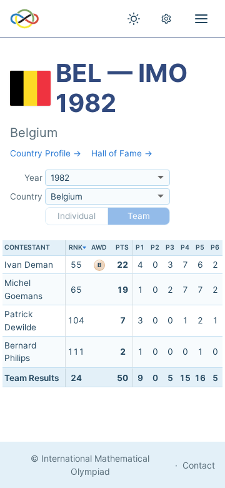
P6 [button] (215, 247)
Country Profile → (45, 153)
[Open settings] (166, 19)
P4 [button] (185, 247)
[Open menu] (201, 19)
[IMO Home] (24, 19)
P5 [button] (200, 247)
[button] (75, 248)
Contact (198, 465)
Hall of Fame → (121, 153)
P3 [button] (170, 247)
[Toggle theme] (133, 19)
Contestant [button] (27, 247)
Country (26, 196)
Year (33, 178)
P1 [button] (140, 247)
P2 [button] (155, 247)
